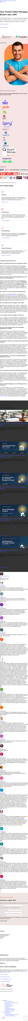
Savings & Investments (10, 1015)
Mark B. (1, 720)
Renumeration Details (5, 976)
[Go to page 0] (0, 892)
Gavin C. (2, 846)
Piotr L (1, 661)
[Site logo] (2, 1)
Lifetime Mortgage (4, 395)
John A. (1, 596)
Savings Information (5, 220)
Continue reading (3, 440)
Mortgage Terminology (5, 981)
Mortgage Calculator (9, 1011)
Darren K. (2, 738)
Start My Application (4, 24)
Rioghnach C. (3, 831)
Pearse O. (2, 620)
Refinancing (7, 1003)
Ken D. (1, 756)
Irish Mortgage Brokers (5, 576)
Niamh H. (2, 691)
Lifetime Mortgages (9, 1005)
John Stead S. (3, 632)
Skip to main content (12, 0)
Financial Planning (5, 238)
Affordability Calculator (10, 1009)
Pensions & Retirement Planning (12, 1014)
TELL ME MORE (4, 27)
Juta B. (1, 748)
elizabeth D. (2, 769)
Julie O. (1, 878)
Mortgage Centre (4, 202)
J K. (1, 709)
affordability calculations (12, 295)
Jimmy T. (2, 814)
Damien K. (2, 792)
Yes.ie (12, 991)
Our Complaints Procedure (6, 979)
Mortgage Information (9, 1008)
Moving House (8, 1006)
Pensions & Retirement (6, 255)
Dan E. (1, 641)
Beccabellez (2, 585)
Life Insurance (8, 1013)
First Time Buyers (9, 1001)
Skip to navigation (4, 0)
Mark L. (1, 780)
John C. (1, 607)
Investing (7, 1007)
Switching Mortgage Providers (11, 1002)
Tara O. (1, 860)
